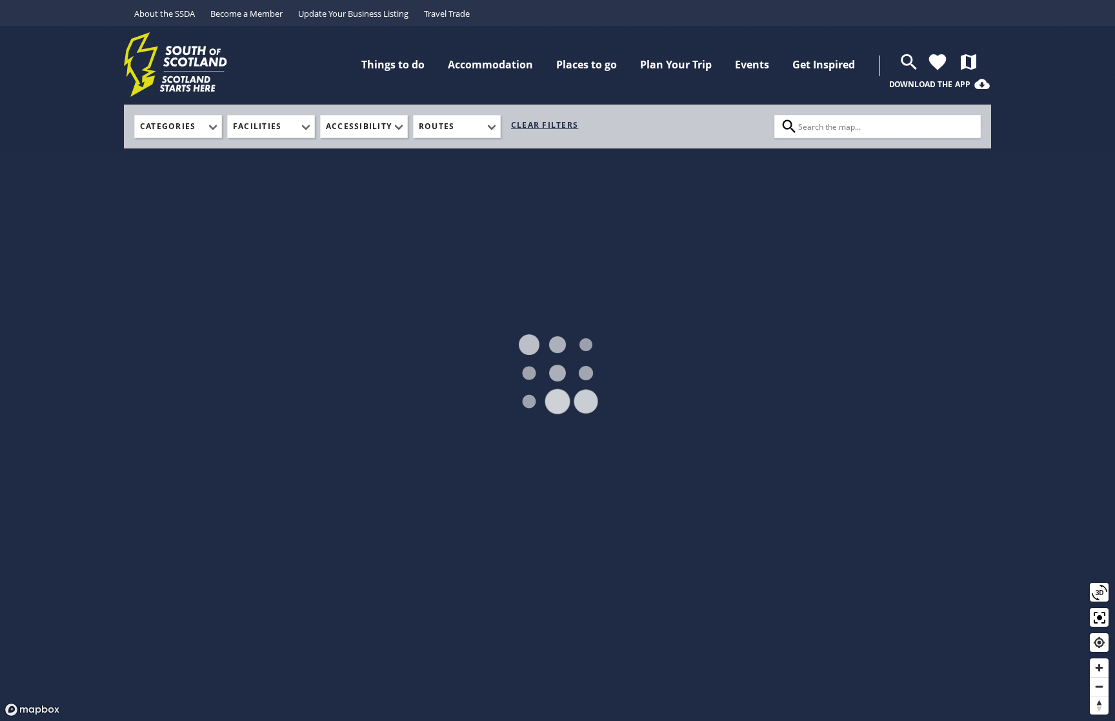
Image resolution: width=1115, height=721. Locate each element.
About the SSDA (164, 13)
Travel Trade (447, 13)
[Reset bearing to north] (1099, 705)
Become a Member (246, 13)
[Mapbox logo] (32, 709)
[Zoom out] (1099, 686)
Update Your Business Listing (353, 13)
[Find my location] (1099, 642)
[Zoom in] (1099, 667)
